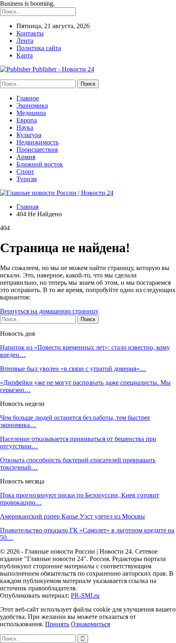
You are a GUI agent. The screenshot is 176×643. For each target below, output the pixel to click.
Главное (27, 98)
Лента (24, 40)
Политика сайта (38, 47)
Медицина (31, 112)
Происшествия (37, 149)
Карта (24, 55)
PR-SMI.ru (85, 595)
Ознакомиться (90, 624)
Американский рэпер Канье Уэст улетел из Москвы (72, 516)
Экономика (32, 105)
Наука (24, 127)
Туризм (26, 178)
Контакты (30, 33)
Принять (57, 624)
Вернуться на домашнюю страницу (49, 311)
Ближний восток (39, 164)
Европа (26, 120)
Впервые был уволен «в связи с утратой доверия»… (73, 368)
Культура (28, 134)
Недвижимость (37, 142)
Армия (25, 156)
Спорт (25, 171)
